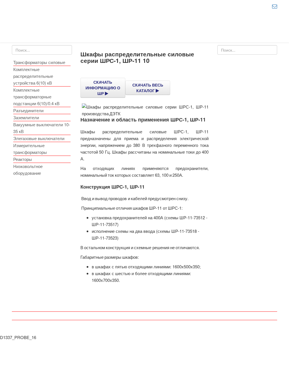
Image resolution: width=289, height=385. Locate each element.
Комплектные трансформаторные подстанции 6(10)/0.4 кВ (36, 96)
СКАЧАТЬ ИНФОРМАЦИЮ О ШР (103, 87)
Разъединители (28, 110)
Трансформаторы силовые (39, 62)
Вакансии (144, 307)
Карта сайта (144, 316)
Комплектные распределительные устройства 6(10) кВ (33, 76)
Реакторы (22, 159)
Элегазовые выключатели (38, 138)
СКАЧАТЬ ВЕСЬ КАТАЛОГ (147, 87)
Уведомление (145, 324)
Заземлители (26, 117)
